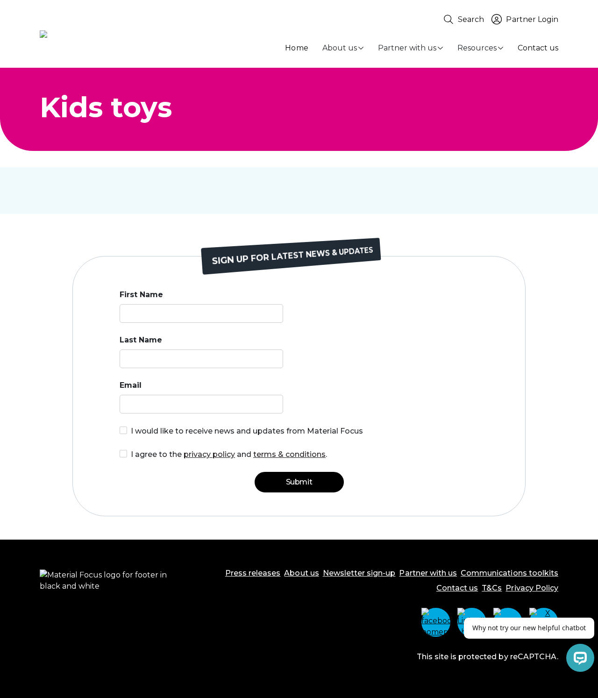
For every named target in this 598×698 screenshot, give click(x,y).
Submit (299, 481)
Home (296, 47)
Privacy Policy (531, 588)
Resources (477, 47)
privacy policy (209, 454)
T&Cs (492, 588)
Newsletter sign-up (359, 573)
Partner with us (407, 47)
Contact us (538, 47)
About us (339, 47)
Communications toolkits (509, 573)
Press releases (253, 573)
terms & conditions (289, 454)
